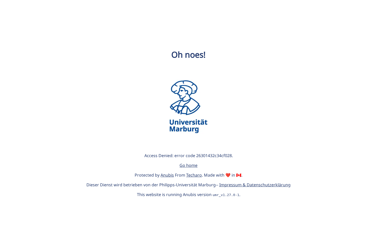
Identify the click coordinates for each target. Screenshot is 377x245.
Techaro (194, 175)
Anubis (167, 175)
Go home (188, 165)
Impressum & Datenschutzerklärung (255, 185)
